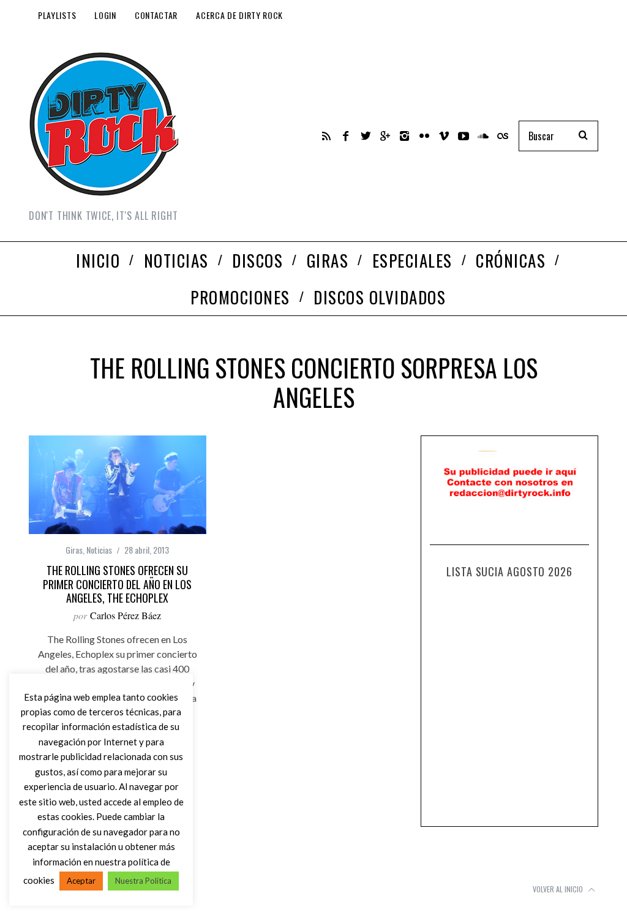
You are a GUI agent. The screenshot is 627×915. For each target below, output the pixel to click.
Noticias (99, 549)
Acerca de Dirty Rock (239, 15)
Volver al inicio (559, 889)
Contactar (156, 15)
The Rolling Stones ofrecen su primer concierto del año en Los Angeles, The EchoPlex (117, 584)
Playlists (57, 15)
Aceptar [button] (81, 881)
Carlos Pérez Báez (125, 615)
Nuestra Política (143, 881)
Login (105, 15)
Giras (74, 549)
